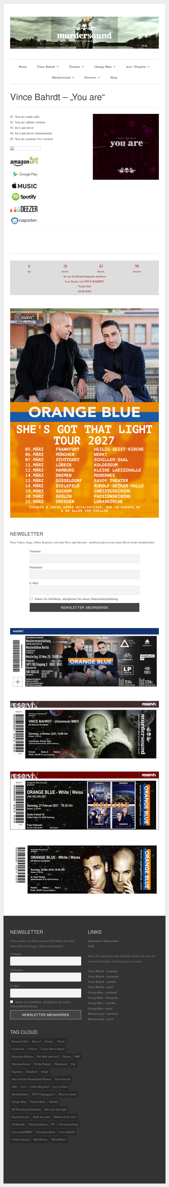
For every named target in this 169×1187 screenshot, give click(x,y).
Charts (61, 1041)
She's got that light (56, 1109)
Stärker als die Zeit (65, 1117)
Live (24, 1086)
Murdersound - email (101, 1019)
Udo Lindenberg (68, 1124)
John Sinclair (62, 1079)
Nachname (35, 567)
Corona (32, 1049)
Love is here (60, 1086)
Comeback (18, 1049)
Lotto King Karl (39, 1086)
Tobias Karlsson (37, 1124)
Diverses (90, 77)
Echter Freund (42, 1064)
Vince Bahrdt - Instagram (103, 976)
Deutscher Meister (22, 1056)
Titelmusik (18, 1124)
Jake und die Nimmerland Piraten (31, 1079)
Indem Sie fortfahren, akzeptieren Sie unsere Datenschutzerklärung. (76, 599)
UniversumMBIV (22, 1132)
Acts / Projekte (136, 66)
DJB (77, 1056)
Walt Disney (40, 1139)
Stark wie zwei (41, 1117)
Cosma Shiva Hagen (53, 1049)
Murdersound (61, 77)
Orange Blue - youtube (101, 1003)
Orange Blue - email (100, 1008)
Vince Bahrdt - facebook (103, 971)
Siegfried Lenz (20, 1117)
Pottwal (53, 1102)
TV (53, 1124)
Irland (44, 1072)
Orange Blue (103, 66)
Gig (73, 1064)
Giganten (17, 1072)
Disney (67, 1056)
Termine (74, 66)
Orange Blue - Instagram (103, 998)
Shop (113, 77)
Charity (48, 1041)
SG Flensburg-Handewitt (26, 1109)
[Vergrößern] (153, 706)
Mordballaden (20, 1094)
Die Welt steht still (48, 1056)
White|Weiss (58, 1139)
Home (23, 66)
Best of (36, 1041)
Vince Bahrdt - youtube (102, 982)
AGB (91, 946)
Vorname (35, 551)
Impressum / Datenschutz (103, 941)
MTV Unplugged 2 (43, 1094)
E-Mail (33, 583)
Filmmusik (61, 1064)
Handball (31, 1072)
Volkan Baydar (20, 1139)
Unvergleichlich (45, 1132)
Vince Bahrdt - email (100, 987)
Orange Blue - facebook (102, 992)
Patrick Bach (38, 1102)
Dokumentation (21, 1064)
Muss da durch (67, 1094)
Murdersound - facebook (103, 1014)
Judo (14, 1086)
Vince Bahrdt (46, 66)
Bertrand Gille (20, 1041)
